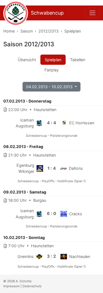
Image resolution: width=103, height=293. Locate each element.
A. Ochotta (24, 281)
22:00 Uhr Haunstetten (32, 109)
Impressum (11, 286)
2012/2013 (48, 31)
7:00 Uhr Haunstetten (31, 245)
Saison (26, 31)
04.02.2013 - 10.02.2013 (50, 86)
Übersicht (27, 59)
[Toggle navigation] (92, 13)
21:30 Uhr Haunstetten (32, 155)
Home (9, 31)
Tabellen (77, 59)
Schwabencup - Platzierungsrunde (51, 136)
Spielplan (72, 31)
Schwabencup (47, 13)
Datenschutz (32, 286)
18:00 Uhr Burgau (27, 200)
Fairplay (51, 70)
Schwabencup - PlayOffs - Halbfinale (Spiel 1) (52, 181)
